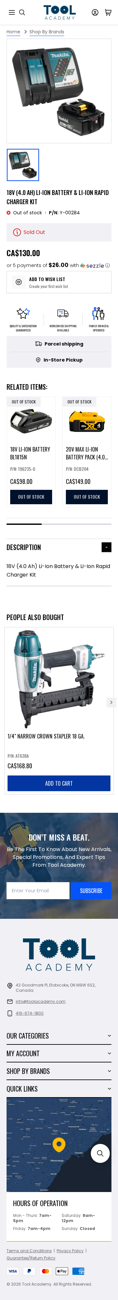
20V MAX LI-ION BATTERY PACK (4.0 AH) (85, 457)
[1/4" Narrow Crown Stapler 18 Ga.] (59, 710)
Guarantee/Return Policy (31, 1258)
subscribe (91, 891)
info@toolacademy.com (41, 1001)
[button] (58, 265)
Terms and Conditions (29, 1251)
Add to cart (59, 783)
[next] (111, 702)
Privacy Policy (70, 1251)
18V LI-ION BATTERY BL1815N (30, 453)
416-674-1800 (30, 1013)
